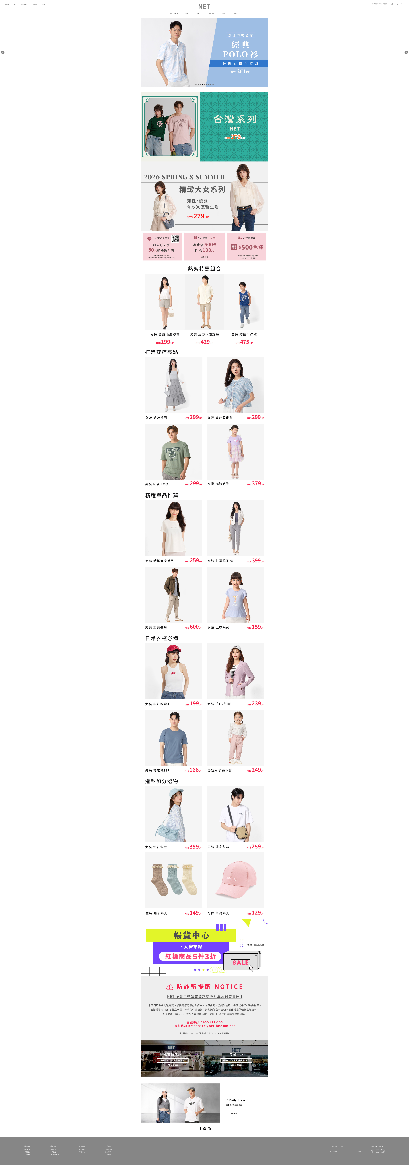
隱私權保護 (108, 1149)
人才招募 (27, 1155)
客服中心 (82, 1152)
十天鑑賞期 (53, 1152)
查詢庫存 (24, 4)
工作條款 (108, 1155)
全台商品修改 (54, 1155)
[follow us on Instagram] (376, 1151)
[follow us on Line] (382, 1151)
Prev (2, 52)
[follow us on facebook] (371, 1151)
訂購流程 (53, 1149)
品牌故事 (27, 1149)
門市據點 (34, 4)
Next (406, 52)
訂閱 (360, 1151)
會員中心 (82, 1149)
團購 (15, 4)
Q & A (43, 4)
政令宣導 (108, 1152)
